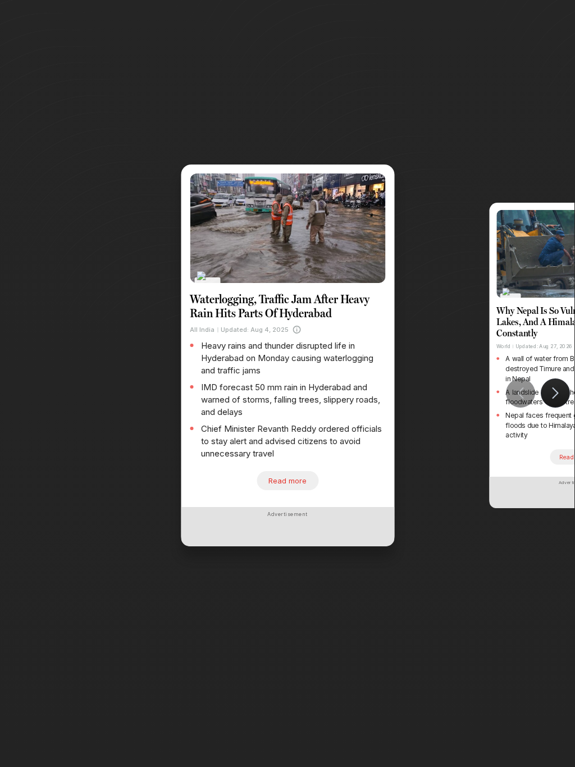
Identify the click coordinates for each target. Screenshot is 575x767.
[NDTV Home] (207, 283)
